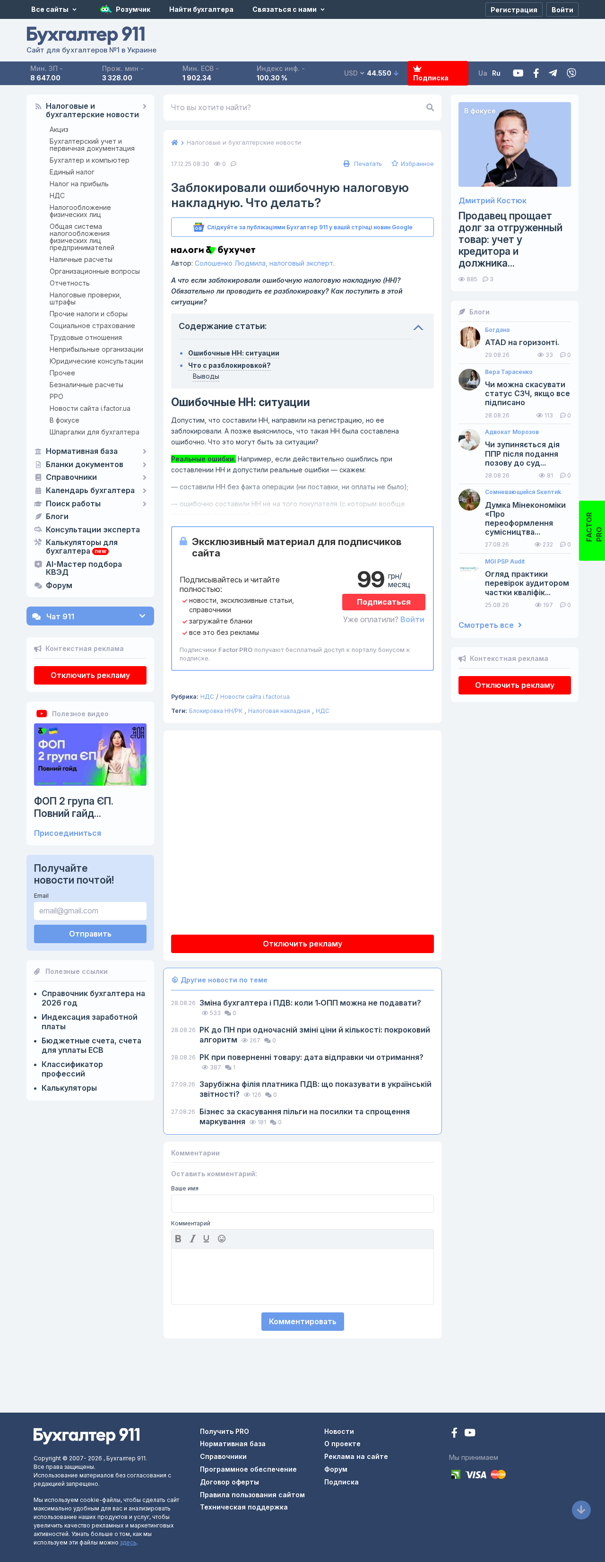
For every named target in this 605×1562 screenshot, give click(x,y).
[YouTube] (470, 1434)
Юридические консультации (96, 361)
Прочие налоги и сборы (89, 314)
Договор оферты (229, 1482)
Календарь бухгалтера (90, 490)
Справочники (71, 477)
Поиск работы (73, 504)
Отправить (90, 933)
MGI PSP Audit (505, 561)
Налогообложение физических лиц (80, 210)
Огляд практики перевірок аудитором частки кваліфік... (527, 583)
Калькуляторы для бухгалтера (82, 546)
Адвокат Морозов (512, 432)
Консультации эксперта (93, 530)
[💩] (222, 1238)
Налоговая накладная (279, 710)
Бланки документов (84, 464)
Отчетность (70, 283)
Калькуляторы (69, 1088)
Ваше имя (185, 1188)
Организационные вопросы (95, 271)
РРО (56, 396)
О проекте (342, 1444)
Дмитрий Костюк (492, 200)
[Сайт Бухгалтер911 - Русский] (86, 1436)
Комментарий (190, 1223)
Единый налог (72, 172)
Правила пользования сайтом (252, 1495)
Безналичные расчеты (86, 385)
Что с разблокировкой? (229, 365)
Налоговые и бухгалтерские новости (92, 110)
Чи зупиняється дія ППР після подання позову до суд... (522, 453)
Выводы (206, 376)
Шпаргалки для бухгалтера (94, 432)
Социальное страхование (92, 325)
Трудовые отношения (86, 337)
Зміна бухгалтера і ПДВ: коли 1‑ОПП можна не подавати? (310, 1002)
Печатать (367, 163)
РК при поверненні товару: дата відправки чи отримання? (311, 1057)
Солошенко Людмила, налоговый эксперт (264, 263)
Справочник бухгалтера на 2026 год (93, 998)
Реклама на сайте (356, 1456)
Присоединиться (67, 833)
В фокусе (64, 420)
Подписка (431, 78)
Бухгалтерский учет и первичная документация (92, 144)
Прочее (62, 373)
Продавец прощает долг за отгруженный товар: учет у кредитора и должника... (510, 239)
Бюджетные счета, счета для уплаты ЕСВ (91, 1045)
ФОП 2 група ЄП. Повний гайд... (73, 807)
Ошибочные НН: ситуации (233, 353)
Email (41, 895)
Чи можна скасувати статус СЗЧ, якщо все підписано (527, 393)
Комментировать (303, 1321)
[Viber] (571, 73)
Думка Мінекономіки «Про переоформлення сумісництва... (525, 519)
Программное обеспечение (248, 1469)
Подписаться (384, 602)
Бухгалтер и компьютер (90, 160)
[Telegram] (553, 73)
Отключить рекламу (90, 675)
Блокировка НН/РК (215, 710)
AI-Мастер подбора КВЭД (84, 568)
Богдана (497, 330)
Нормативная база (82, 451)
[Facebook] (536, 73)
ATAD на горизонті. (522, 342)
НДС (57, 195)
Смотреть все (487, 625)
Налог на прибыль (79, 184)
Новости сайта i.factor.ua (90, 408)
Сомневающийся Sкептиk (523, 492)
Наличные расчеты (81, 259)
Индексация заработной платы (90, 1021)
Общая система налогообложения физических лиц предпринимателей (82, 237)
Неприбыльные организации (96, 349)
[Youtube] (518, 73)
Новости (339, 1431)
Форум (59, 585)
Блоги (57, 516)
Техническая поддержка (244, 1507)
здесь (128, 1542)
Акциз (59, 129)
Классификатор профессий (72, 1068)
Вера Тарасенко (509, 372)
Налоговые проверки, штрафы (85, 298)
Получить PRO (224, 1431)
